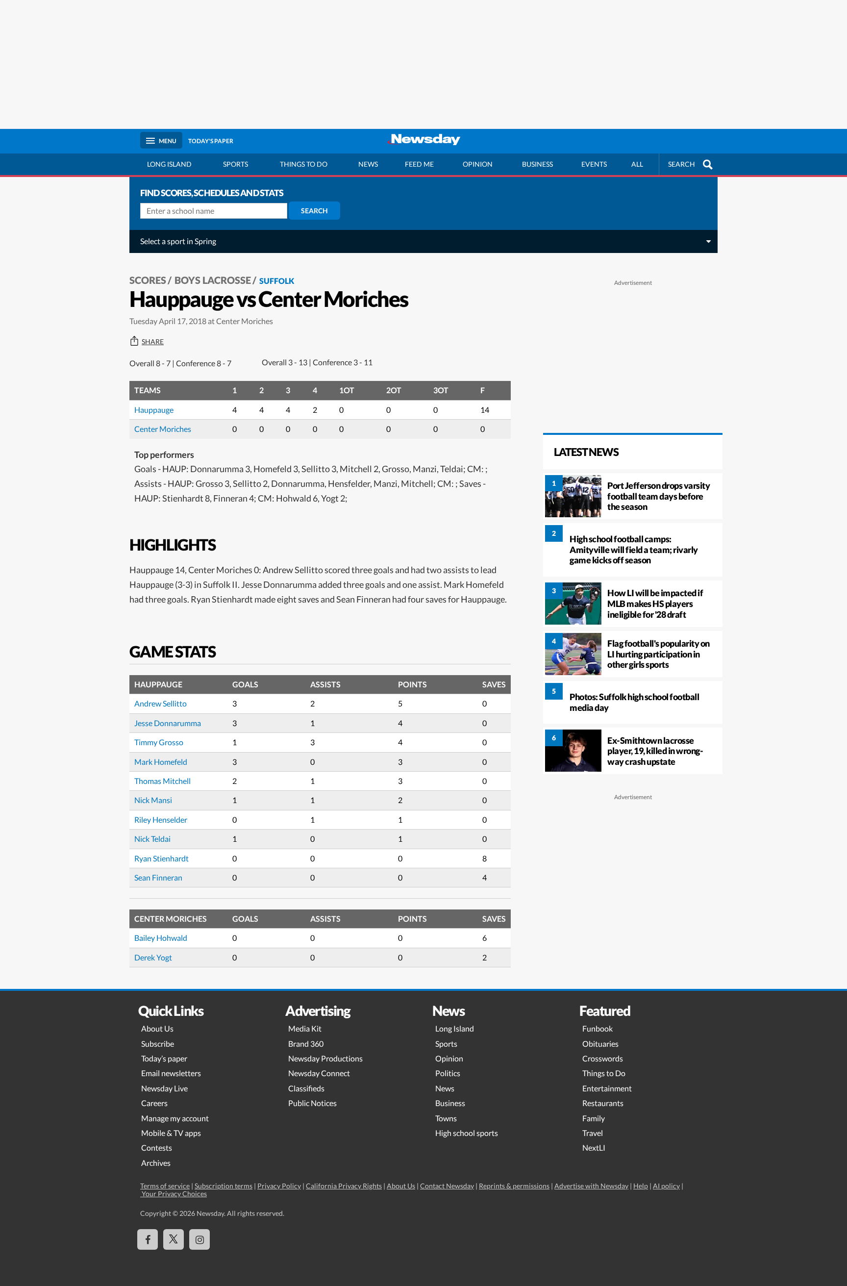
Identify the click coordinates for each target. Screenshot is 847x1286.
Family (593, 1118)
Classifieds (306, 1088)
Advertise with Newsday (591, 1186)
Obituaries (600, 1043)
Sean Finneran (158, 877)
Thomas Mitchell (162, 780)
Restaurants (602, 1103)
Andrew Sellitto (160, 703)
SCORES (147, 280)
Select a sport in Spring (178, 241)
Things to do (303, 164)
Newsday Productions (325, 1058)
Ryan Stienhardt (161, 858)
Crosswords (602, 1058)
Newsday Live (164, 1088)
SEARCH (681, 164)
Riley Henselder (160, 819)
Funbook (597, 1028)
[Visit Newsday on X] (173, 1239)
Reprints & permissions (514, 1186)
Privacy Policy (279, 1186)
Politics (447, 1073)
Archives (156, 1162)
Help (640, 1186)
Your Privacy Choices (173, 1193)
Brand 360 (306, 1043)
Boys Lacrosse (212, 280)
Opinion (478, 164)
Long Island (169, 164)
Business (537, 164)
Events (594, 164)
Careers (154, 1103)
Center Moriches (162, 428)
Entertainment (607, 1088)
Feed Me (419, 164)
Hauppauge (154, 409)
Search (314, 210)
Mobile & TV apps (171, 1132)
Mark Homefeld (160, 761)
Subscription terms (223, 1186)
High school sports (466, 1132)
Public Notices (312, 1103)
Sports (235, 164)
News (368, 164)
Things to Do (603, 1073)
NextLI (593, 1147)
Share (153, 342)
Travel (592, 1132)
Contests (156, 1147)
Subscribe (157, 1043)
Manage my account (175, 1118)
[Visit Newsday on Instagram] (199, 1239)
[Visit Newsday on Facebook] (147, 1239)
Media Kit (305, 1028)
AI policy (666, 1186)
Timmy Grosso (158, 742)
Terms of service (165, 1186)
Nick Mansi (153, 800)
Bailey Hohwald (160, 937)
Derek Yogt (153, 957)
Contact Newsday (447, 1186)
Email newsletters (171, 1073)
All (637, 164)
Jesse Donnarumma (167, 723)
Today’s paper (164, 1058)
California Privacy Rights (344, 1186)
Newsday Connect (319, 1073)
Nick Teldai (152, 838)
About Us (157, 1028)
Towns (446, 1118)
